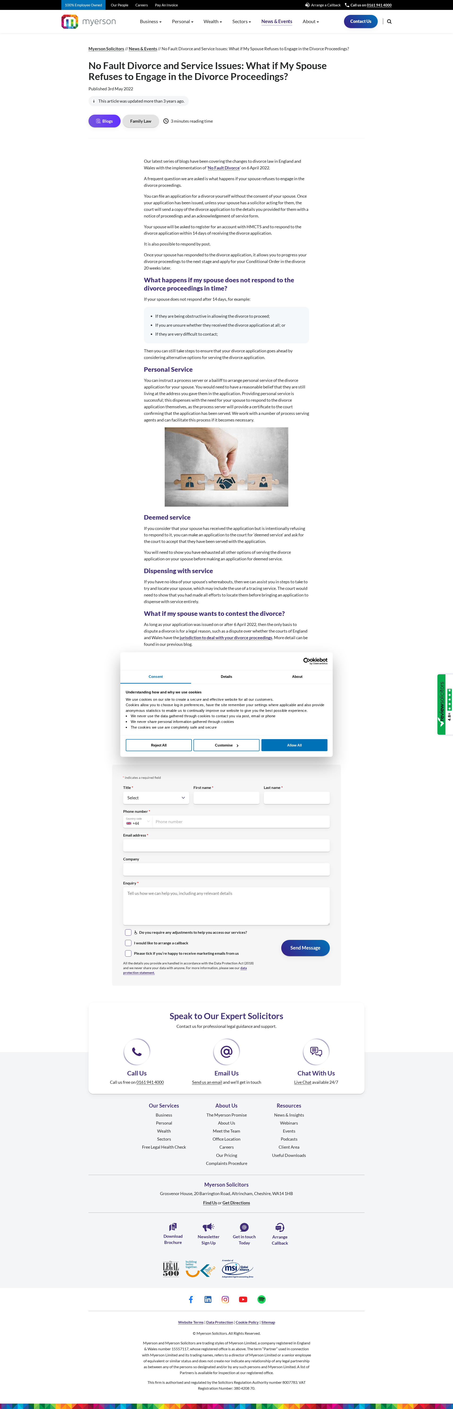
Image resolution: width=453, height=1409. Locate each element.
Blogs (107, 121)
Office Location (226, 1139)
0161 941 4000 (379, 5)
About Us (226, 1123)
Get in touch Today (244, 1239)
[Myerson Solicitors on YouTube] (243, 1299)
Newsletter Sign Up (208, 1239)
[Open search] (389, 21)
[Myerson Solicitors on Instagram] (225, 1299)
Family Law (140, 121)
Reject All (159, 745)
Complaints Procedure (226, 1163)
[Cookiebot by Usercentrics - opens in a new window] (306, 661)
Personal (164, 1123)
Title (127, 787)
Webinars (289, 1123)
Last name (272, 787)
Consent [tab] (156, 677)
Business (164, 1114)
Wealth (164, 1131)
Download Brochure (173, 1239)
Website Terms (191, 1322)
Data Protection (219, 1322)
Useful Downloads (289, 1155)
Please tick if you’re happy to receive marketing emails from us (186, 953)
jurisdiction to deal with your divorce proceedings (226, 637)
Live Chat (302, 1082)
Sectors (164, 1139)
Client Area (289, 1147)
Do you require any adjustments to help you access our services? (193, 932)
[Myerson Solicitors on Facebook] (191, 1299)
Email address (134, 835)
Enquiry (129, 883)
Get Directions (236, 1202)
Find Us (210, 1202)
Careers (141, 5)
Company (131, 859)
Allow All (294, 745)
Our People (119, 5)
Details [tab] (226, 677)
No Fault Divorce (224, 167)
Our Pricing (226, 1155)
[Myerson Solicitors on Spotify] (261, 1299)
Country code (134, 818)
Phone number (135, 811)
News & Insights (289, 1114)
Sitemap (268, 1322)
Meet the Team (226, 1131)
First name (202, 787)
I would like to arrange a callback (161, 943)
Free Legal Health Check (164, 1147)
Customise (224, 745)
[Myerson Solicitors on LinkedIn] (208, 1299)
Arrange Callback (280, 1239)
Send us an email (207, 1082)
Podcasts (289, 1139)
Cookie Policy (247, 1322)
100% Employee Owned (83, 5)
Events (289, 1131)
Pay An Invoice (166, 5)
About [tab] (297, 677)
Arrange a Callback (325, 5)
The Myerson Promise (226, 1114)
